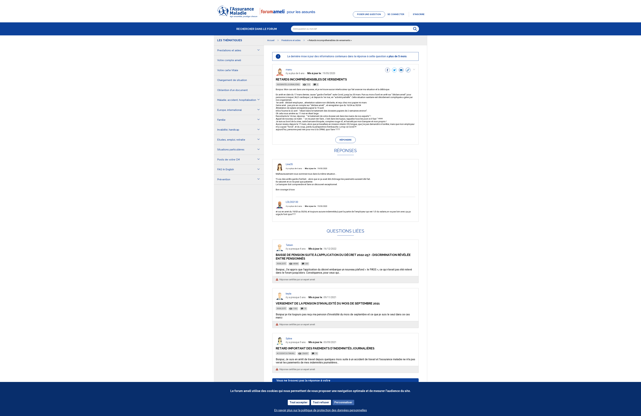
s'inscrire (418, 14)
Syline (289, 338)
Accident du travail (286, 353)
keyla (288, 293)
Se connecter (395, 14)
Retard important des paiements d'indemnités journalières (325, 348)
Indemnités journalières (288, 84)
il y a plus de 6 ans (294, 168)
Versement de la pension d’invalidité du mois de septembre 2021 (328, 303)
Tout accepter (299, 402)
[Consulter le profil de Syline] (280, 343)
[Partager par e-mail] (401, 70)
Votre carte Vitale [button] (227, 70)
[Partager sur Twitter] (394, 70)
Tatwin (289, 245)
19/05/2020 (316, 168)
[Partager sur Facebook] (387, 70)
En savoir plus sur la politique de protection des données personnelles (320, 410)
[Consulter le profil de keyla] (280, 298)
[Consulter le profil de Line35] (280, 169)
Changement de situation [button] (232, 80)
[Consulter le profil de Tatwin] (280, 250)
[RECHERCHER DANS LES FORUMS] (415, 29)
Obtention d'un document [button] (232, 90)
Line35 (289, 164)
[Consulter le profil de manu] (280, 74)
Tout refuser (321, 402)
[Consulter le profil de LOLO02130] (280, 207)
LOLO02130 (292, 202)
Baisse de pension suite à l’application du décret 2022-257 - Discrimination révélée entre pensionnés (343, 256)
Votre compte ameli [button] (229, 60)
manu (289, 69)
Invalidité (281, 264)
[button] (320, 17)
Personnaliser (343, 402)
